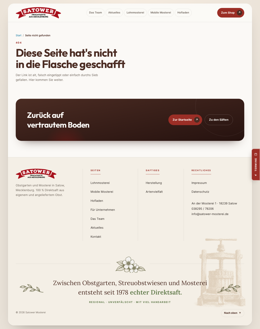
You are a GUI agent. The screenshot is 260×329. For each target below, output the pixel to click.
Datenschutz (200, 191)
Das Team (95, 12)
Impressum (199, 183)
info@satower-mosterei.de (210, 214)
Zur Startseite (185, 119)
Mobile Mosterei (161, 12)
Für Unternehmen (103, 209)
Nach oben (232, 312)
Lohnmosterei (135, 12)
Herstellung (154, 183)
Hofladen (183, 12)
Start (18, 35)
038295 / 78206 (203, 208)
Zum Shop (231, 12)
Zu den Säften (219, 119)
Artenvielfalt (154, 191)
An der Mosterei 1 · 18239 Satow (214, 203)
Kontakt (96, 236)
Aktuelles (114, 12)
